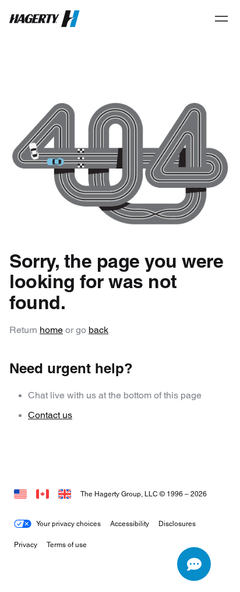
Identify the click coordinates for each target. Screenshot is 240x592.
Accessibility (129, 523)
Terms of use (67, 544)
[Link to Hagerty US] (20, 494)
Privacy (25, 544)
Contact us (50, 415)
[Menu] (221, 18)
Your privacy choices (68, 523)
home (51, 330)
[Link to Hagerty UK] (64, 494)
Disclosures (177, 523)
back (98, 330)
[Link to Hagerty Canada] (42, 494)
